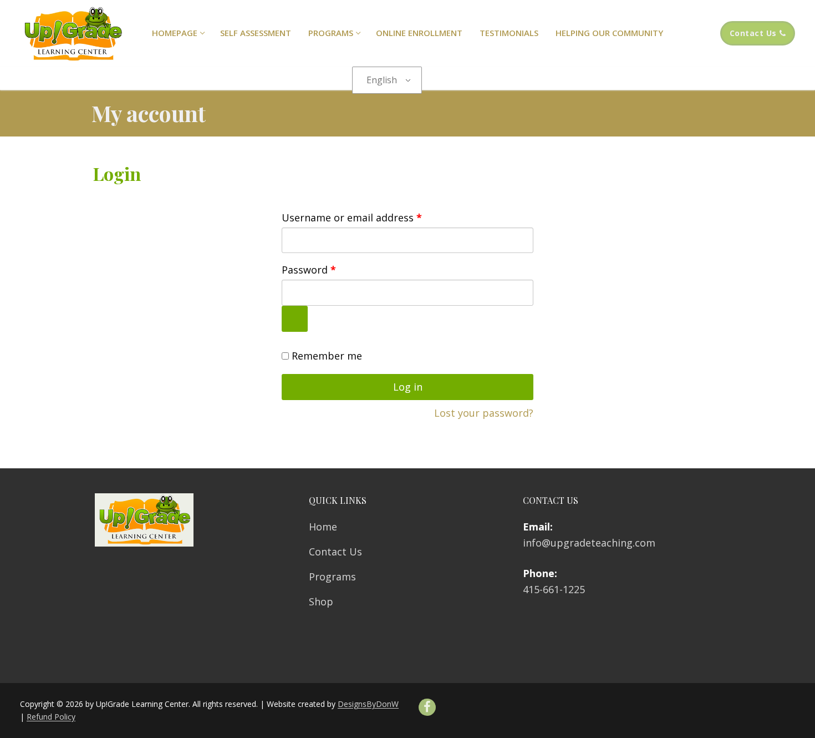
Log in (407, 386)
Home (323, 526)
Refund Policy (51, 716)
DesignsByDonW (368, 704)
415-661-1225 (554, 589)
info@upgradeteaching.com (589, 542)
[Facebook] (427, 707)
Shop (321, 601)
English (381, 80)
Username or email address (373, 217)
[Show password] (295, 319)
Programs (332, 576)
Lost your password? (483, 412)
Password (330, 269)
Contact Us (753, 33)
